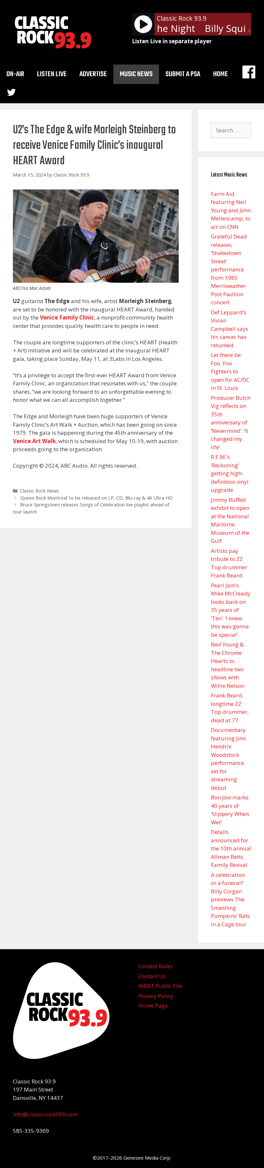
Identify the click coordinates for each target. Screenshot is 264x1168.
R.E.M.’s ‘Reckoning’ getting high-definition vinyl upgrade (230, 473)
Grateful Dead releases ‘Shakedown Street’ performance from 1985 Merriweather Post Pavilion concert (229, 269)
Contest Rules (155, 966)
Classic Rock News (39, 491)
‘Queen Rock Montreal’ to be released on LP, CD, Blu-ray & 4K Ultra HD (96, 498)
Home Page (153, 1005)
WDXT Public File (160, 986)
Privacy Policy (155, 996)
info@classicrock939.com (45, 1114)
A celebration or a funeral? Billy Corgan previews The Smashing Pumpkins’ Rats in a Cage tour (230, 899)
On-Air (15, 74)
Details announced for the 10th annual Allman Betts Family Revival (231, 848)
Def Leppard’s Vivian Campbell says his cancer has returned (229, 329)
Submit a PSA (182, 74)
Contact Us (152, 976)
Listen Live (52, 74)
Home (220, 74)
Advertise (93, 74)
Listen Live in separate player (172, 41)
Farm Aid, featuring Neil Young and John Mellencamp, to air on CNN (231, 210)
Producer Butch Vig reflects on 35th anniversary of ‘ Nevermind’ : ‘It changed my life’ (230, 422)
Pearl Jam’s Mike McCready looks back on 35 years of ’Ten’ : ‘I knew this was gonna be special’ (230, 610)
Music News (136, 74)
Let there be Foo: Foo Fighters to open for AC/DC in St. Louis (230, 371)
